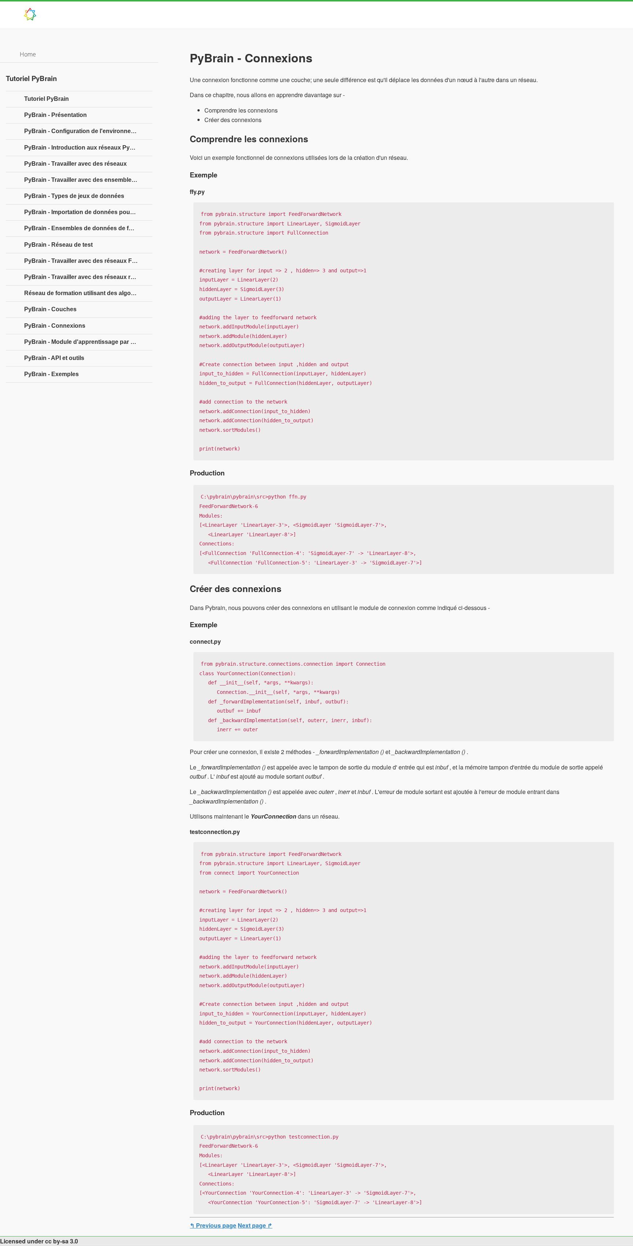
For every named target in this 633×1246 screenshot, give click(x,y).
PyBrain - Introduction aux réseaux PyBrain (84, 147)
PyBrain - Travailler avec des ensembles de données (88, 180)
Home (28, 54)
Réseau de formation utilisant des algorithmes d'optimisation (88, 293)
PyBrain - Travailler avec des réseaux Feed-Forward (88, 261)
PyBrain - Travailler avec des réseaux (75, 164)
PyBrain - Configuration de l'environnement (84, 131)
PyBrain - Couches (50, 309)
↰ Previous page (213, 1225)
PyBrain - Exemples (51, 374)
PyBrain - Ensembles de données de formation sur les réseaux (88, 228)
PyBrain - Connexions (54, 326)
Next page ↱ (255, 1225)
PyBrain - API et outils (54, 358)
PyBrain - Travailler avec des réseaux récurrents (88, 277)
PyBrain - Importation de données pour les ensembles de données (88, 212)
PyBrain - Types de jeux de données (74, 196)
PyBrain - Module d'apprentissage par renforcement (88, 342)
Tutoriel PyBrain (46, 99)
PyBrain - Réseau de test (58, 245)
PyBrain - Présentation (55, 115)
